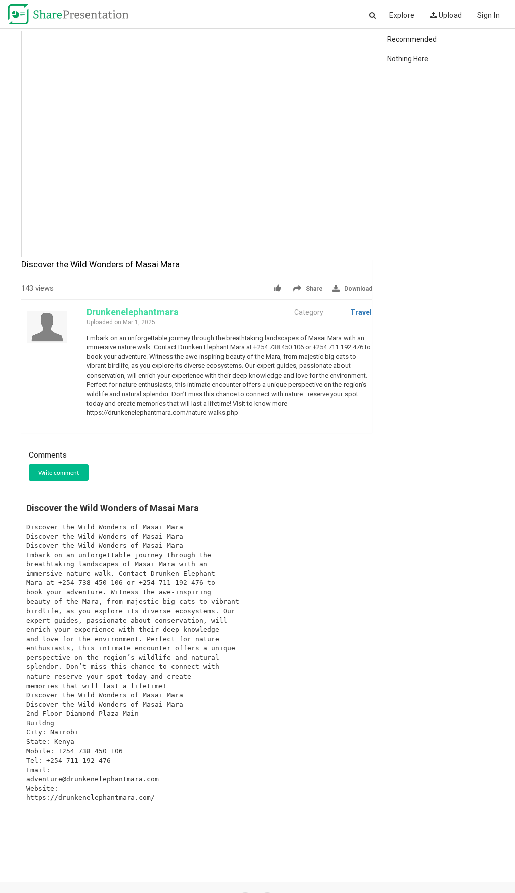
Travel (361, 312)
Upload (449, 15)
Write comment (58, 473)
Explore (402, 15)
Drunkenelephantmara (133, 312)
